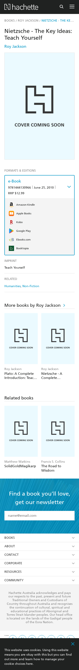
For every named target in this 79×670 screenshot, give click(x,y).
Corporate (13, 563)
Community (13, 580)
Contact (11, 555)
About (9, 546)
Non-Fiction (30, 286)
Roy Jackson (15, 46)
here (29, 664)
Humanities (12, 286)
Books (9, 538)
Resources (13, 572)
